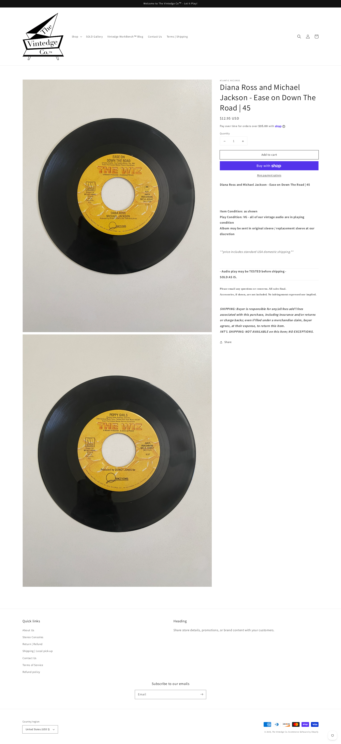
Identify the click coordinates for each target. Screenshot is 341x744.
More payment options (269, 175)
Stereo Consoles (32, 637)
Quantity (225, 133)
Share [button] (228, 342)
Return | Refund (32, 644)
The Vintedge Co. (280, 732)
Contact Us (29, 658)
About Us (28, 630)
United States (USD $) (38, 729)
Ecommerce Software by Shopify (303, 732)
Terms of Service (32, 665)
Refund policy (31, 672)
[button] (299, 36)
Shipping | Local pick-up (37, 651)
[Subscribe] (201, 694)
